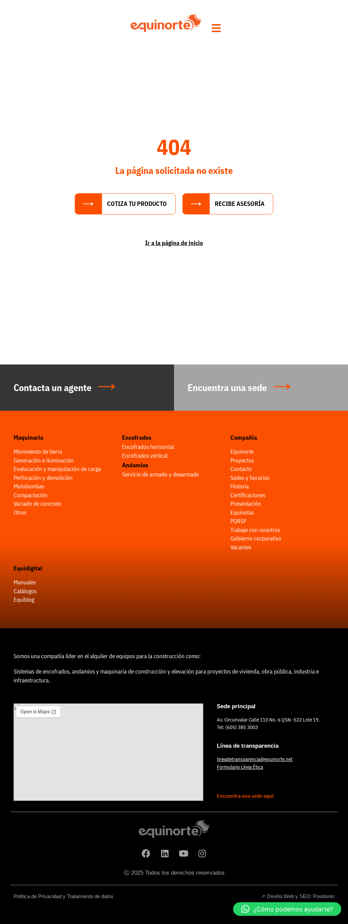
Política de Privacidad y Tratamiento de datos (64, 896)
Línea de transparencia (247, 746)
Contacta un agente (52, 387)
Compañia (243, 437)
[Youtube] (183, 853)
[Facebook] (146, 853)
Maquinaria (28, 437)
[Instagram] (202, 853)
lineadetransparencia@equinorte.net (255, 759)
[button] (287, 909)
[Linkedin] (164, 853)
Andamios (135, 465)
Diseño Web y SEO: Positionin (300, 896)
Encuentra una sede (227, 387)
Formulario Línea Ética (240, 767)
